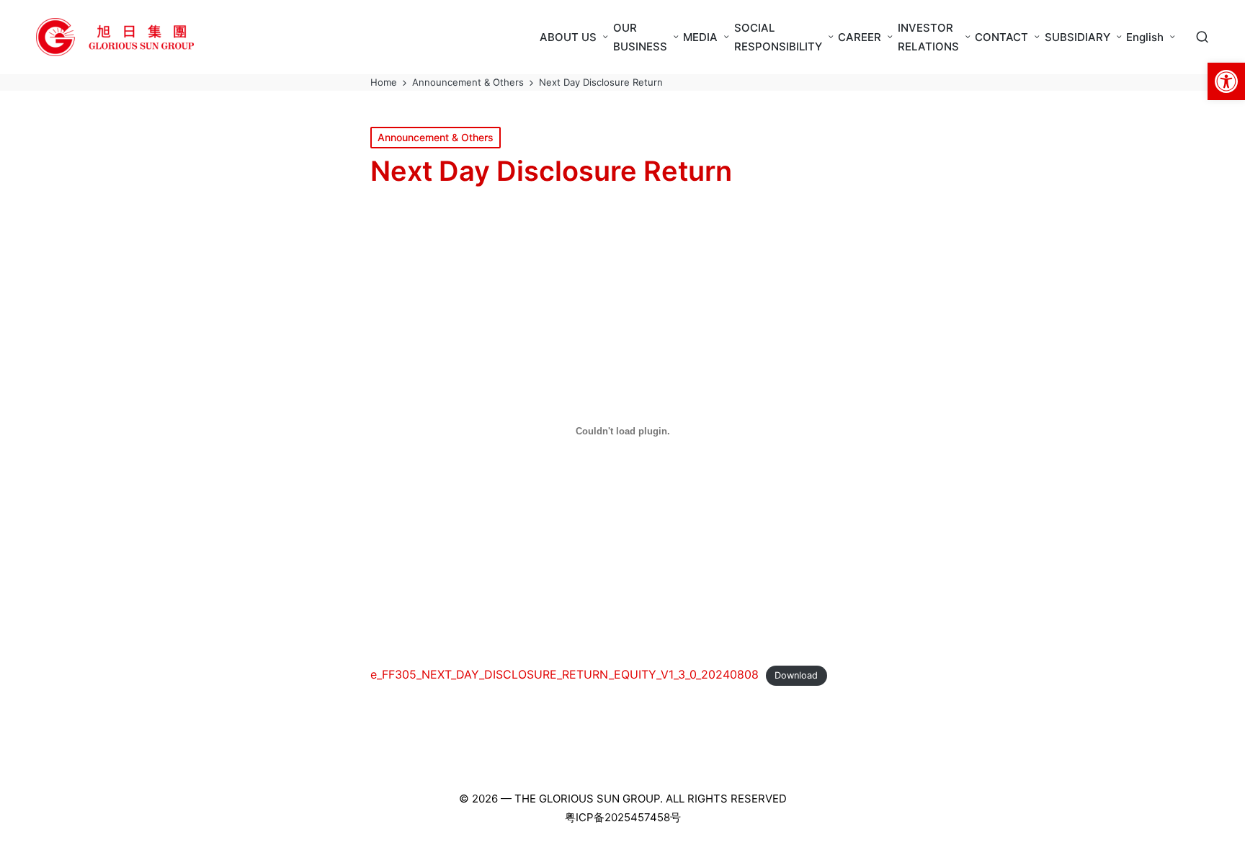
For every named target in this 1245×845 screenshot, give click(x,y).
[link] (1226, 81)
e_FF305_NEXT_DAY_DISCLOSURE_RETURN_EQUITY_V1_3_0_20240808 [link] (564, 674)
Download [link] (796, 675)
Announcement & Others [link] (436, 137)
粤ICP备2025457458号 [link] (623, 817)
